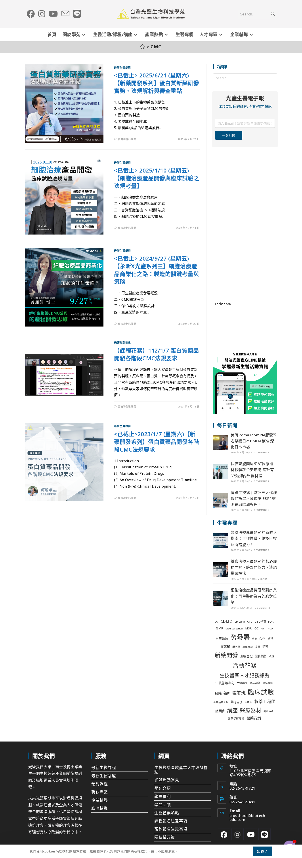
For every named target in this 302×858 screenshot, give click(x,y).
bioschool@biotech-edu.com (248, 817)
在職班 (225, 646)
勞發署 (240, 637)
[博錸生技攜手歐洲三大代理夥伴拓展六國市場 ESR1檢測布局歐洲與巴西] (220, 500)
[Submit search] (273, 14)
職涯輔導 (99, 808)
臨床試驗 (261, 692)
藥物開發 (237, 702)
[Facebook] (224, 834)
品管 (270, 638)
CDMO (227, 621)
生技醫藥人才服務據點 (244, 675)
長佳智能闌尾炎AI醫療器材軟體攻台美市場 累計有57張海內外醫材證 (252, 469)
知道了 (262, 851)
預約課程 (99, 784)
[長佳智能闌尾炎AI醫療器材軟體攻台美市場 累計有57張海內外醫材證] (220, 471)
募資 (254, 638)
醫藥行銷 (254, 718)
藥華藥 (248, 702)
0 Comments (261, 452)
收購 (257, 646)
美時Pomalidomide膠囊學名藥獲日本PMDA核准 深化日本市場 (254, 440)
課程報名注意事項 (170, 821)
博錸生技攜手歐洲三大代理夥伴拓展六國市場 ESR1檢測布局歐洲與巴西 (254, 498)
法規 (271, 656)
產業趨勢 (255, 683)
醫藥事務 (269, 711)
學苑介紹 (162, 788)
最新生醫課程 (122, 67)
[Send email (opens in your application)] (65, 13)
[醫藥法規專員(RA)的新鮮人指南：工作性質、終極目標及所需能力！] (220, 540)
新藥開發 (226, 655)
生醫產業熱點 (166, 812)
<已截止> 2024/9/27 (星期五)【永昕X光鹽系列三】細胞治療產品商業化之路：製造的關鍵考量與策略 (156, 270)
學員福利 (162, 796)
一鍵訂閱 (228, 135)
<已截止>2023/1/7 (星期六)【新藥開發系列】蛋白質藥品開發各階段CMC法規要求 (156, 441)
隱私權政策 (164, 837)
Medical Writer (234, 628)
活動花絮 (244, 665)
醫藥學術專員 (236, 718)
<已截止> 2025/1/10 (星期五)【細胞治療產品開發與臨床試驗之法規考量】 (156, 178)
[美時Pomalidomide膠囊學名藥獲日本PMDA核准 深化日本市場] (220, 442)
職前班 (239, 693)
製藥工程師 (265, 701)
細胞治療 (222, 693)
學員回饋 (162, 804)
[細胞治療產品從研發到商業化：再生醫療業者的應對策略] (220, 598)
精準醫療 (268, 683)
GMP (219, 628)
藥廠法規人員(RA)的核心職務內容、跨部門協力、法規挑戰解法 (254, 567)
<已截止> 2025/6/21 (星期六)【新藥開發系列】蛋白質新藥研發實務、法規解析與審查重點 (156, 82)
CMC (156, 47)
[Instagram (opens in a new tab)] (41, 14)
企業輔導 (99, 800)
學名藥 (236, 646)
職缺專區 (99, 792)
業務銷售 (261, 656)
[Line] (264, 834)
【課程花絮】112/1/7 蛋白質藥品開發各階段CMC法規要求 (156, 354)
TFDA (269, 628)
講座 (232, 710)
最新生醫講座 (103, 775)
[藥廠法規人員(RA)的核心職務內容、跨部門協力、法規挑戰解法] (220, 569)
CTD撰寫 (260, 621)
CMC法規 (240, 621)
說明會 (220, 711)
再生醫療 (222, 638)
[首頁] (142, 47)
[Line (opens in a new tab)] (77, 14)
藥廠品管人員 (220, 702)
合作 (262, 638)
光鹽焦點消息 (122, 343)
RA (262, 628)
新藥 (265, 647)
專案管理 (248, 646)
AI (216, 621)
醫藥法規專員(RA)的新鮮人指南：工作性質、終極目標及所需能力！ (254, 538)
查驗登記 (246, 656)
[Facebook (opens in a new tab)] (30, 14)
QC (256, 628)
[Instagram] (237, 834)
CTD (249, 621)
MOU (248, 628)
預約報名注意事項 (170, 829)
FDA (270, 621)
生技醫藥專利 (224, 683)
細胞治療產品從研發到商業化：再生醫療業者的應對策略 (254, 596)
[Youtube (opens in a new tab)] (53, 14)
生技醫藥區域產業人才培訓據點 (181, 770)
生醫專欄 (242, 683)
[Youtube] (251, 834)
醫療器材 (251, 710)
